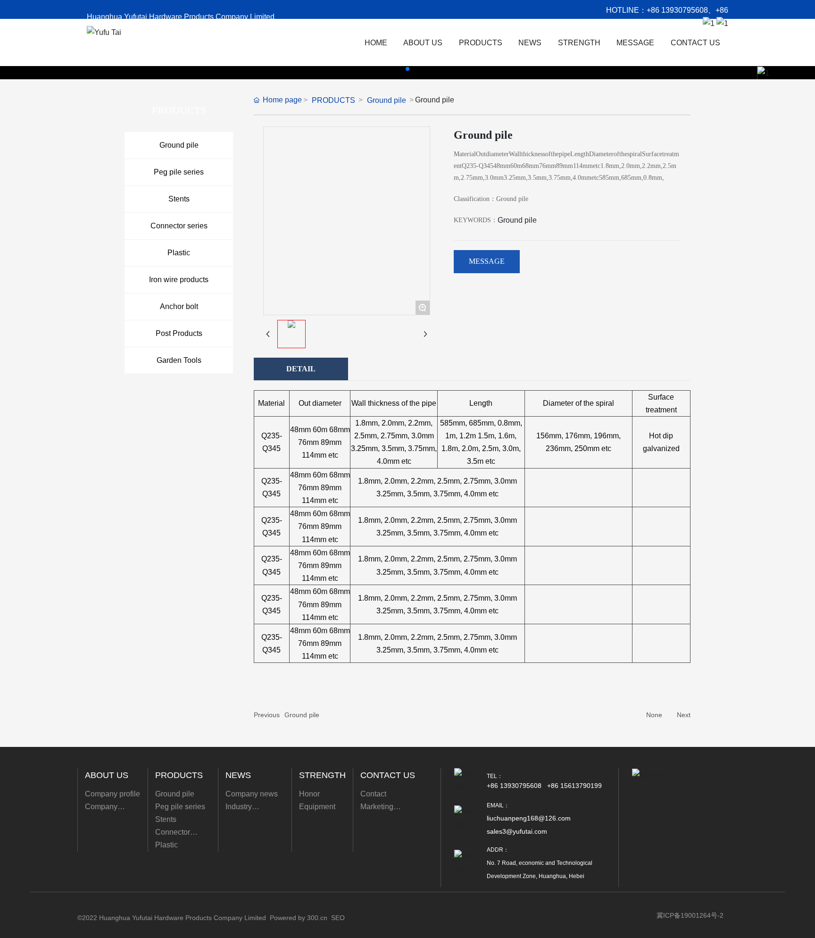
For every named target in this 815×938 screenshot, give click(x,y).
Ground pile (179, 145)
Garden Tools (179, 360)
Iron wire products (178, 280)
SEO (338, 917)
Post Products (179, 333)
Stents (179, 199)
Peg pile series (179, 172)
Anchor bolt (179, 306)
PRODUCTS (333, 100)
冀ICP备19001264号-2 (690, 915)
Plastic (178, 253)
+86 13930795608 (677, 10)
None (654, 715)
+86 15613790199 (574, 785)
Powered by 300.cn (298, 917)
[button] (407, 69)
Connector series (179, 226)
